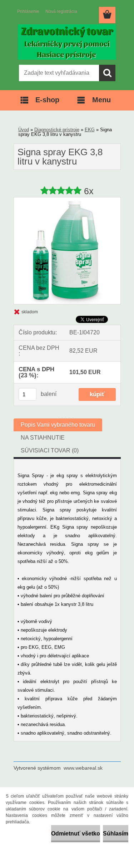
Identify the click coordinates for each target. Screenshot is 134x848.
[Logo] (67, 42)
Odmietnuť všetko (75, 833)
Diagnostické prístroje (56, 129)
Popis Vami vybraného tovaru (58, 425)
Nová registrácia (61, 11)
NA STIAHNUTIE (43, 438)
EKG (90, 129)
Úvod (23, 129)
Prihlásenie (28, 11)
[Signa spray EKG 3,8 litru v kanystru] (67, 200)
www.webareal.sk (83, 768)
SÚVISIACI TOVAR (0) (50, 450)
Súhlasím (115, 833)
